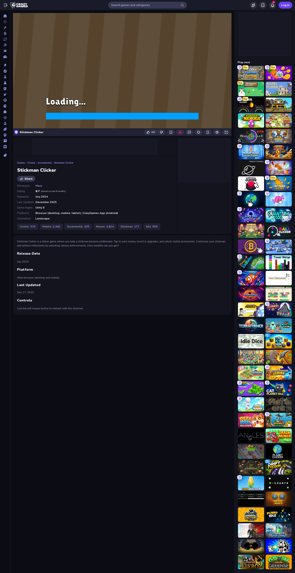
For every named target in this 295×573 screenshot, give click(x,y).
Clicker (31, 162)
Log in (285, 5)
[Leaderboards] (5, 56)
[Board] (5, 83)
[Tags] (5, 155)
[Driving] (5, 100)
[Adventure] (5, 71)
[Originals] (5, 45)
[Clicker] (5, 94)
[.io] (5, 106)
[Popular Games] (5, 33)
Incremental (45, 162)
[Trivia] (5, 141)
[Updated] (5, 39)
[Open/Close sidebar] (5, 5)
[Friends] (253, 5)
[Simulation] (5, 123)
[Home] (5, 16)
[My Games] (262, 5)
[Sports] (5, 129)
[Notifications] (272, 5)
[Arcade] (5, 77)
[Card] (5, 88)
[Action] (5, 65)
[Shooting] (5, 117)
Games (21, 162)
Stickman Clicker (64, 162)
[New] (5, 27)
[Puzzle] (5, 112)
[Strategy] (5, 135)
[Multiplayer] (5, 51)
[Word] (5, 147)
